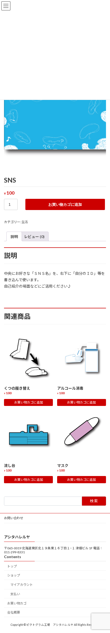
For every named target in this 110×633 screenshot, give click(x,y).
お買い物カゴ (16, 603)
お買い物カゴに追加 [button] (28, 402)
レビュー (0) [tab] (34, 236)
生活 (24, 222)
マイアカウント (21, 585)
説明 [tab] (14, 236)
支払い (15, 594)
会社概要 (13, 612)
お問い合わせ (13, 518)
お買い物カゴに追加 (65, 204)
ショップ (13, 575)
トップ (12, 566)
